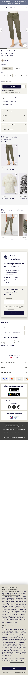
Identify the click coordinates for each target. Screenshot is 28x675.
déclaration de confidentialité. (17, 662)
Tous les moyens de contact (12, 332)
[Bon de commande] (19, 7)
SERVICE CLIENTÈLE (8, 363)
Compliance (7, 433)
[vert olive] (2, 60)
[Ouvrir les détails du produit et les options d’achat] (16, 164)
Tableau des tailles (7, 81)
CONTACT (4, 323)
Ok (14, 668)
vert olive (6, 60)
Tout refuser (5, 672)
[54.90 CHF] (9, 225)
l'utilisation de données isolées (10, 595)
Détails (4, 115)
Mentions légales (20, 429)
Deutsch (15, 357)
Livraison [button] (12, 55)
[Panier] (26, 7)
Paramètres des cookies (20, 672)
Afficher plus (11, 309)
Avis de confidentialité (8, 429)
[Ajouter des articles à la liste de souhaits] (24, 86)
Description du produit (8, 111)
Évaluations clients (7, 129)
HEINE (3, 368)
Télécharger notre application (14, 386)
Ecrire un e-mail (11, 328)
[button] (2, 7)
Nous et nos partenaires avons (10, 591)
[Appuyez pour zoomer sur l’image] (25, 46)
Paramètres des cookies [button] (18, 433)
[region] (14, 629)
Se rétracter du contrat (12, 425)
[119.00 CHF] (9, 184)
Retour (4, 120)
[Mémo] (22, 7)
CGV (22, 425)
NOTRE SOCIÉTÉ (6, 372)
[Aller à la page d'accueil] (6, 7)
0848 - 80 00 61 (7, 346)
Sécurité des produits (8, 124)
